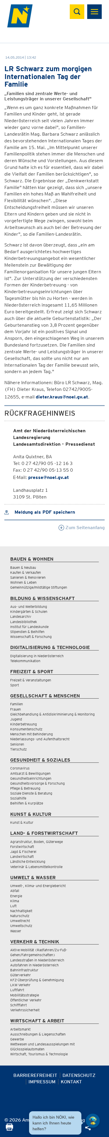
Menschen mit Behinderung (31, 734)
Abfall (14, 890)
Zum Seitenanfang (84, 527)
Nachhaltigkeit (21, 911)
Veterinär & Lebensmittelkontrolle (36, 867)
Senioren (17, 744)
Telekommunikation (25, 661)
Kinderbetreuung (23, 724)
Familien (16, 704)
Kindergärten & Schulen (28, 611)
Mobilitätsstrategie (24, 995)
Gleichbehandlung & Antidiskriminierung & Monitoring (52, 714)
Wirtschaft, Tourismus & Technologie (39, 1054)
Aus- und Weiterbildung (28, 606)
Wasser (15, 931)
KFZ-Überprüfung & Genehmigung (37, 980)
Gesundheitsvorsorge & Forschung (37, 783)
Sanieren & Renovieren (28, 577)
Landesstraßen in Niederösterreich (37, 960)
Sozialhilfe (18, 798)
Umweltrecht (20, 921)
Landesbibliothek (23, 622)
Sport (14, 685)
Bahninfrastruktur (24, 970)
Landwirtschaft (22, 856)
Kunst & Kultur (21, 822)
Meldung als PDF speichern (44, 512)
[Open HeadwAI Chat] (93, 1121)
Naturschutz (19, 916)
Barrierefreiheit (35, 1075)
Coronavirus (20, 768)
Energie (16, 896)
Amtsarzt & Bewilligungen (30, 773)
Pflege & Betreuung (25, 788)
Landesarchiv (20, 616)
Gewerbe (17, 1039)
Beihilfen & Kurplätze (26, 803)
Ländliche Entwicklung (27, 861)
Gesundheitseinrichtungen (30, 778)
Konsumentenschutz (26, 729)
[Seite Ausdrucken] (9, 1129)
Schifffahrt (18, 1005)
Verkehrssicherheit (25, 1010)
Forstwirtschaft (22, 846)
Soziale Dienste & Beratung (31, 793)
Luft (13, 906)
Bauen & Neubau (23, 567)
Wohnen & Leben (23, 582)
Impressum (42, 1081)
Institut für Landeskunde (29, 627)
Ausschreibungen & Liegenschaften (38, 1034)
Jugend (16, 719)
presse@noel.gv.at (48, 477)
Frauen (15, 709)
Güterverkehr (20, 975)
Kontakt (71, 1081)
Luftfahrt (17, 990)
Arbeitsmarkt (20, 1029)
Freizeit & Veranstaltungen (30, 680)
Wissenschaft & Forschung (31, 636)
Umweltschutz (21, 925)
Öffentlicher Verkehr (26, 1000)
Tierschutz (18, 749)
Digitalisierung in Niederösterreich (37, 656)
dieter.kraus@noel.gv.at (62, 397)
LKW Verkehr (20, 985)
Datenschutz (79, 1075)
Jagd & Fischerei (23, 851)
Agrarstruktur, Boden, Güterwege (36, 841)
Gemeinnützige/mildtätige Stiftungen (38, 587)
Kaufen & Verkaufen (25, 572)
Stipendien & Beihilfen (27, 631)
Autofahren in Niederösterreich (34, 965)
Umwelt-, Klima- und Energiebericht (38, 886)
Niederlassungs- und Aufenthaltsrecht (39, 739)
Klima (14, 901)
